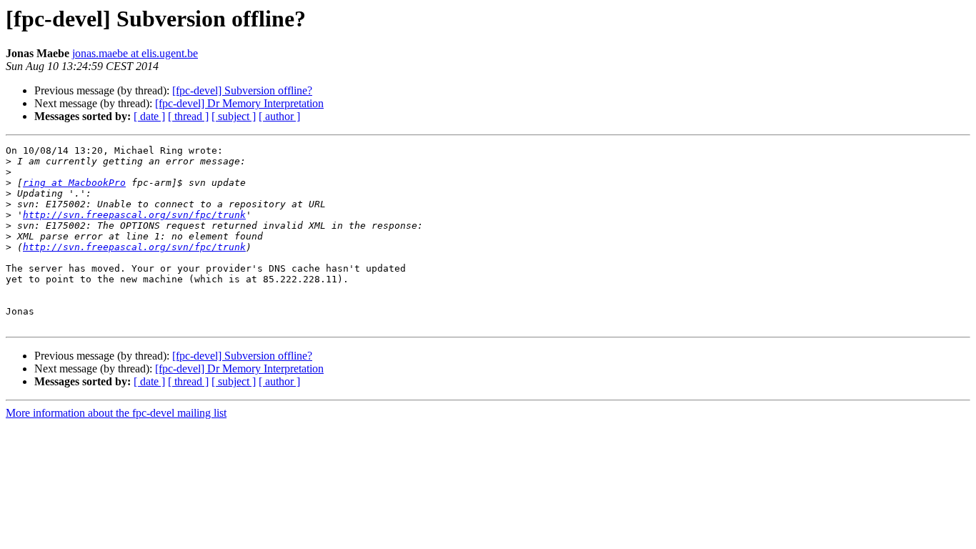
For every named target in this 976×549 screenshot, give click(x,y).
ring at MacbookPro (74, 182)
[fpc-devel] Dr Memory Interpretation (239, 103)
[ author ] (279, 116)
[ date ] (149, 116)
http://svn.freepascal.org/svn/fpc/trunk (134, 214)
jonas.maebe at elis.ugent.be (135, 53)
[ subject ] (233, 116)
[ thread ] (188, 116)
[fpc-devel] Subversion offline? (242, 90)
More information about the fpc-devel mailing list (116, 413)
